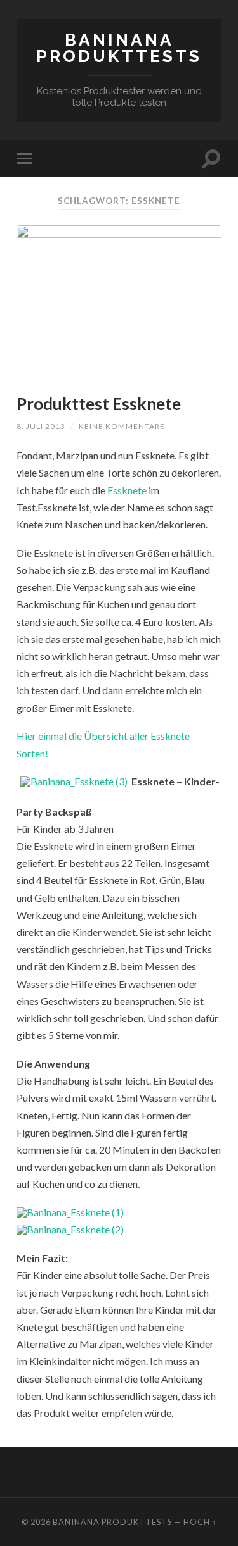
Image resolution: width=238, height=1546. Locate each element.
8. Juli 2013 (41, 426)
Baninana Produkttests (119, 48)
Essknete (128, 490)
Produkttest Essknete (99, 404)
